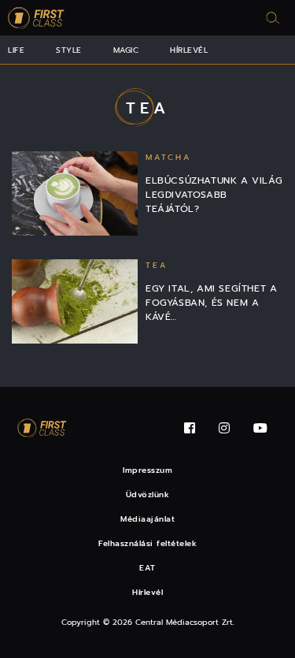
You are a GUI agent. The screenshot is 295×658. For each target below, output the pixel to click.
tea (157, 265)
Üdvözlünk (148, 494)
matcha (168, 157)
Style (69, 50)
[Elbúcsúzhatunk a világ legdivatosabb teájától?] (75, 193)
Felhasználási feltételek (147, 543)
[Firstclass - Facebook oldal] (189, 428)
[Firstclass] (36, 17)
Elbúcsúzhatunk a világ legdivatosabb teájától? (214, 194)
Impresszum (147, 470)
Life (16, 50)
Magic (126, 50)
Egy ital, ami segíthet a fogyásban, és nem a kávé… (211, 302)
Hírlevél (189, 50)
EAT (147, 568)
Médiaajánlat (147, 519)
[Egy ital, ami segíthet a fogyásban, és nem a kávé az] (75, 301)
